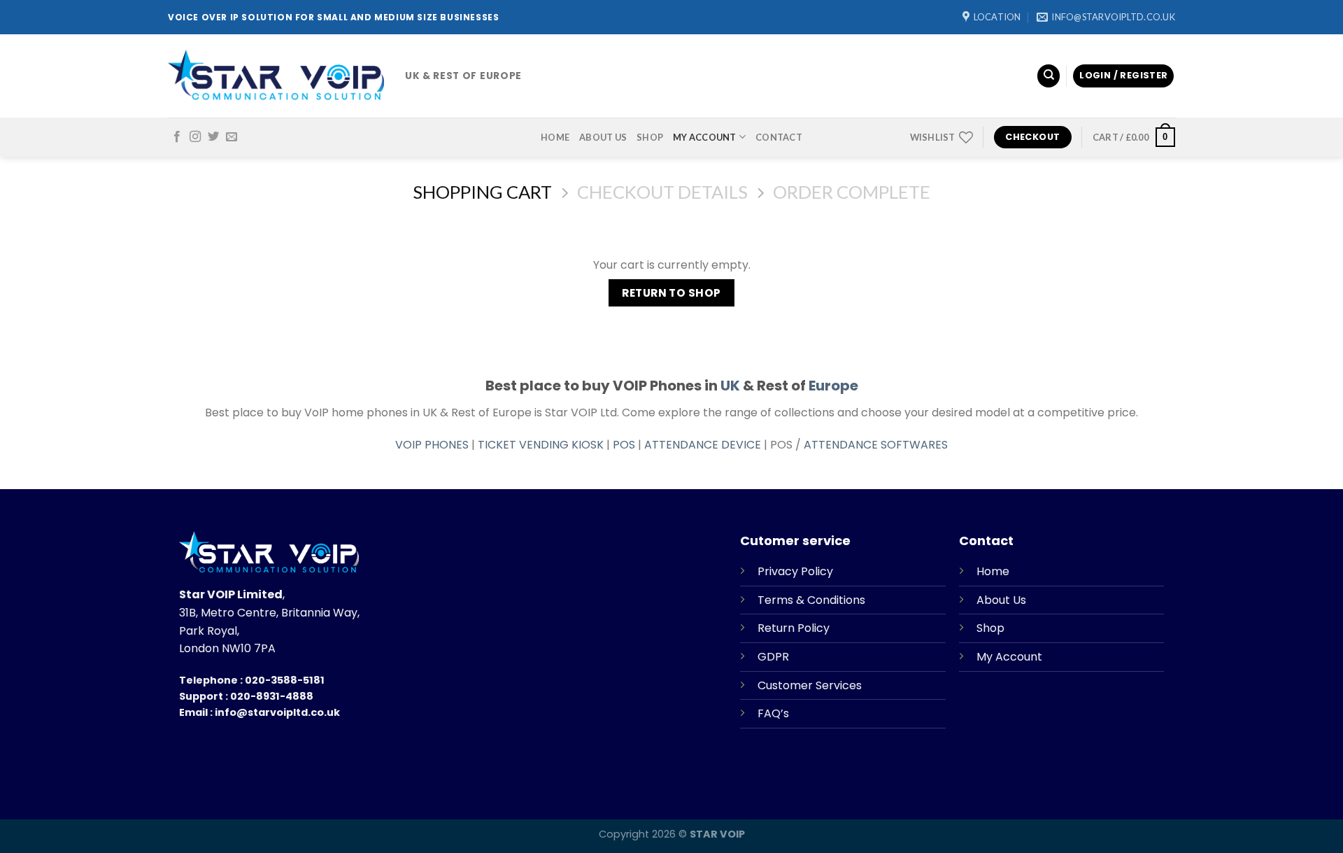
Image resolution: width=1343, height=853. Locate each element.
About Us (603, 137)
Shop (650, 137)
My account (705, 137)
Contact (778, 137)
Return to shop (671, 292)
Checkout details (662, 191)
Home (555, 137)
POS (624, 445)
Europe (833, 385)
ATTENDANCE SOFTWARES (876, 445)
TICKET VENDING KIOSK (541, 445)
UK (730, 385)
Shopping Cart (482, 191)
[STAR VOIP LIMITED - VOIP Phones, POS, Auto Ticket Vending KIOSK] (276, 76)
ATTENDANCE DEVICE (702, 445)
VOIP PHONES (432, 445)
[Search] (1048, 75)
